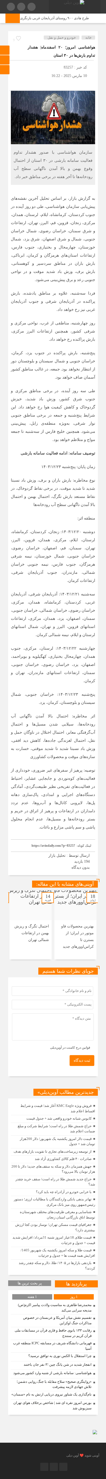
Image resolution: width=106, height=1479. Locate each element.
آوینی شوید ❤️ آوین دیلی (82, 1455)
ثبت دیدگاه (82, 1060)
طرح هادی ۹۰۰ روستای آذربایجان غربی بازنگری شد (55, 18)
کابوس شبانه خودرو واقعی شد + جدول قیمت (59, 1118)
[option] (75, 924)
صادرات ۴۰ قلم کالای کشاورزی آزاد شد (63, 1159)
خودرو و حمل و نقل (62, 38)
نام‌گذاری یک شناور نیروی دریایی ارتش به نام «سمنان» (51, 1394)
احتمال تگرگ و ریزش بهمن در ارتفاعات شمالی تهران (31, 933)
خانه (88, 38)
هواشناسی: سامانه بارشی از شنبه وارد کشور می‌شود (52, 1373)
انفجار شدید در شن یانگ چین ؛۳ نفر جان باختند (58, 1364)
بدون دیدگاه (80, 867)
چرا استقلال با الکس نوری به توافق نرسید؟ (60, 1356)
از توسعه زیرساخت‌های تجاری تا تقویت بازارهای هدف (53, 1151)
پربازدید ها (76, 1284)
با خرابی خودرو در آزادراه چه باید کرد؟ (64, 1192)
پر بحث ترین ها (30, 1283)
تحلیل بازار (57, 855)
